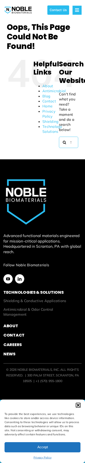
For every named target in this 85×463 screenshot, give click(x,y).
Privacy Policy (42, 457)
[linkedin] (19, 279)
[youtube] (8, 279)
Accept (42, 447)
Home (47, 106)
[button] (78, 405)
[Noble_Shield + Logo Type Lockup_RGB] (18, 7)
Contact (49, 101)
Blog (46, 96)
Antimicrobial (54, 91)
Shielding (50, 121)
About (47, 86)
